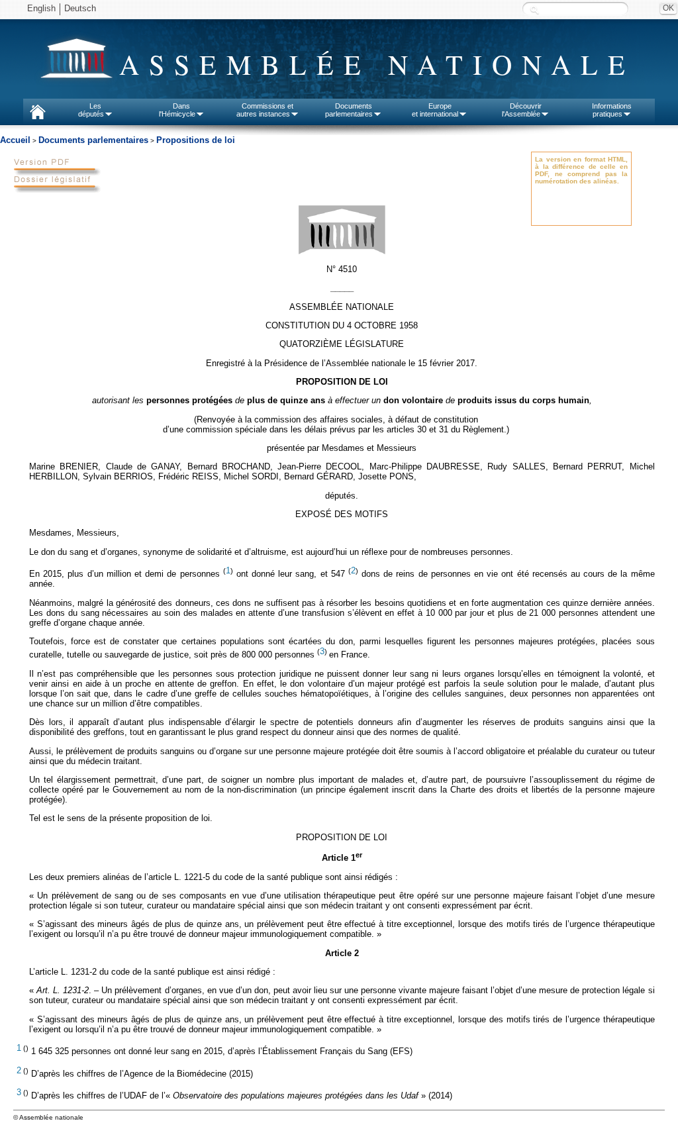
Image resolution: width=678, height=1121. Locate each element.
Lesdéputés (91, 110)
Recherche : (534, 9)
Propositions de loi (195, 140)
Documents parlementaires (93, 140)
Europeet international (435, 110)
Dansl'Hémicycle (177, 110)
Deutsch (80, 8)
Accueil (15, 140)
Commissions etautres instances (265, 110)
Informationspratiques (612, 110)
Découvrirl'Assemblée (522, 110)
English (41, 8)
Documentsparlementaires (349, 110)
